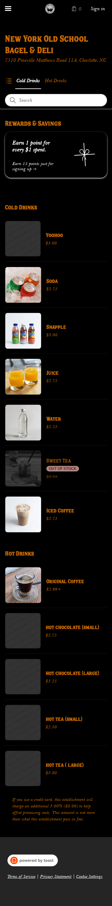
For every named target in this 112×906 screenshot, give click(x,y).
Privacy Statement (56, 876)
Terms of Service (21, 876)
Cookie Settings (89, 876)
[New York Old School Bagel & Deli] (50, 9)
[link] (28, 80)
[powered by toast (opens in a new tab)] (32, 860)
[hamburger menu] (8, 8)
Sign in (98, 9)
